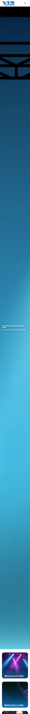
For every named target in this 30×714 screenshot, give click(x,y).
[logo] (8, 2)
